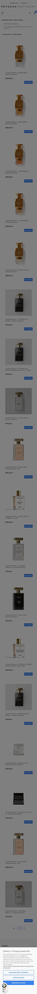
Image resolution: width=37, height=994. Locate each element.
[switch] (4, 991)
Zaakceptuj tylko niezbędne (18, 972)
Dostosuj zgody (18, 977)
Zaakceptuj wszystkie (18, 983)
